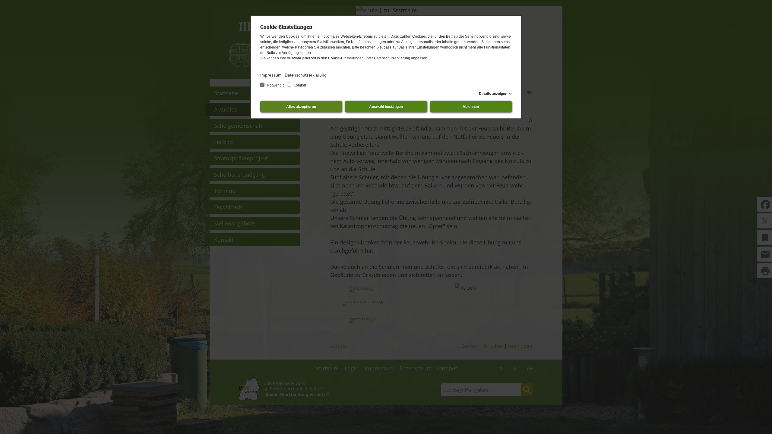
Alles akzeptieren (301, 107)
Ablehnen (471, 107)
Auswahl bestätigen (386, 107)
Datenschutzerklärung (306, 75)
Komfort (299, 85)
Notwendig (276, 85)
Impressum (271, 75)
